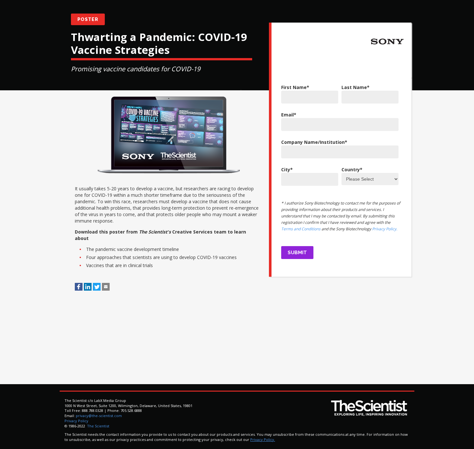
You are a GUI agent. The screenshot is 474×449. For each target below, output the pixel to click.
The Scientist (97, 426)
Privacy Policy (76, 420)
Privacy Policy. (384, 229)
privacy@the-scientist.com (99, 415)
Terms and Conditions (301, 229)
